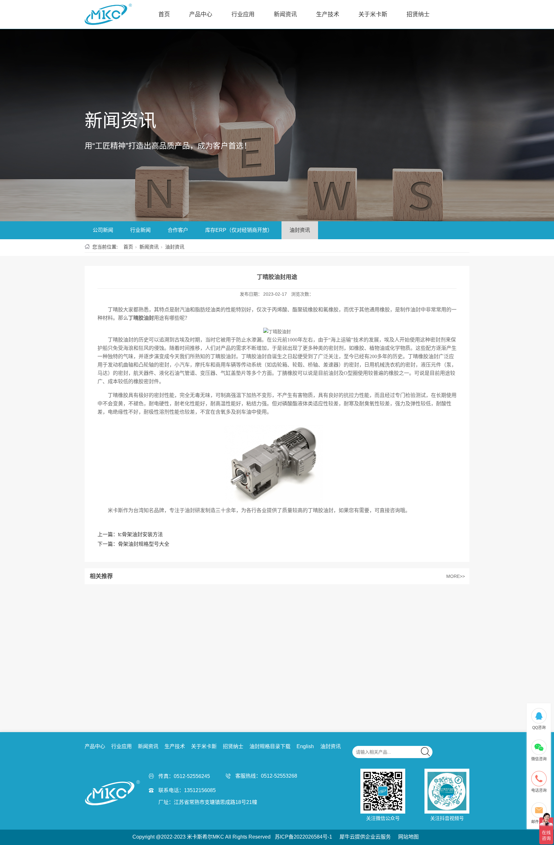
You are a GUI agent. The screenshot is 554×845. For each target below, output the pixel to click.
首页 (164, 14)
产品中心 (200, 14)
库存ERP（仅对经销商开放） (239, 230)
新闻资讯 (285, 14)
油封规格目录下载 (269, 746)
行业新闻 (140, 230)
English (305, 746)
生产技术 (327, 14)
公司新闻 (103, 230)
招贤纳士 (418, 14)
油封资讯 (300, 230)
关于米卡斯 (372, 14)
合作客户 (178, 230)
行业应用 (243, 14)
